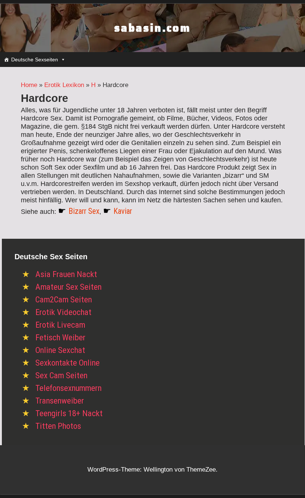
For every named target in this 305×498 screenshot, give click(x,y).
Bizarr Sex (83, 211)
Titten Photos (58, 426)
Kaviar (122, 211)
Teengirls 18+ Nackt (69, 413)
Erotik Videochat (63, 312)
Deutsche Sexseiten (34, 59)
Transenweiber (59, 401)
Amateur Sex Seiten (68, 287)
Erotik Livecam (60, 325)
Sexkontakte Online (67, 363)
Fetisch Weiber (60, 337)
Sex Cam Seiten (61, 375)
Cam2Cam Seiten (63, 300)
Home (29, 85)
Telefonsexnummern (68, 388)
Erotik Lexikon (64, 85)
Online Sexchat (60, 350)
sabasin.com (152, 27)
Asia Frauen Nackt (66, 274)
